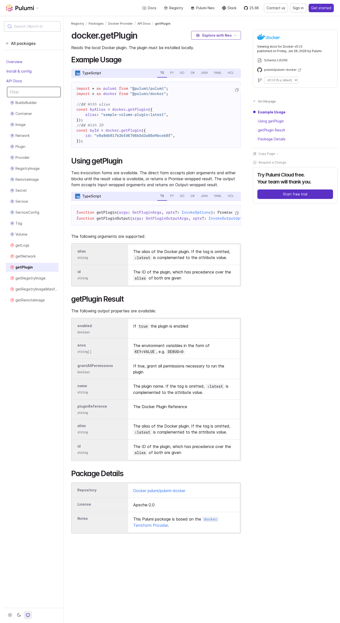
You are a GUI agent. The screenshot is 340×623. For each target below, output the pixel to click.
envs (81, 345)
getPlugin (162, 23)
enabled (84, 326)
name (82, 386)
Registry (176, 8)
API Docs (14, 81)
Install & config (19, 71)
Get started (321, 8)
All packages (23, 43)
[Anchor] (141, 34)
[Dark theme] (19, 615)
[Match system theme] (28, 615)
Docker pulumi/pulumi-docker (159, 490)
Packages (96, 23)
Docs (152, 8)
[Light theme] (10, 615)
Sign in (298, 8)
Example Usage (271, 112)
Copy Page (266, 154)
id (79, 271)
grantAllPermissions (95, 365)
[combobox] (32, 26)
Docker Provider (120, 23)
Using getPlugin (271, 121)
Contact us (276, 8)
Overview (14, 61)
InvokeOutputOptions (230, 218)
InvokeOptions (196, 212)
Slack (231, 8)
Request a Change (272, 162)
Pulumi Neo (205, 8)
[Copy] (236, 90)
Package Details (271, 139)
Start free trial (295, 194)
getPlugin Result (271, 130)
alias (81, 251)
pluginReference (92, 406)
